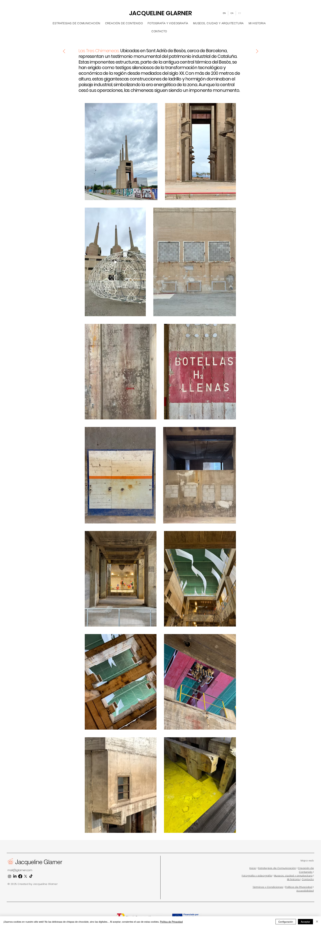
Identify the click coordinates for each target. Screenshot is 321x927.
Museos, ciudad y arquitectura (293, 875)
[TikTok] (31, 876)
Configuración (285, 921)
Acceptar (305, 921)
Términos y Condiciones (268, 887)
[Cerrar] (317, 921)
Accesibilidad (305, 890)
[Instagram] (10, 876)
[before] (64, 51)
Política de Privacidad (298, 887)
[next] (257, 51)
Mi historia (293, 879)
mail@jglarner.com (20, 870)
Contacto (308, 879)
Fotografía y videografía (257, 875)
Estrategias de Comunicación (277, 868)
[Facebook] (20, 876)
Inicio (252, 868)
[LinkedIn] (15, 876)
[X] (26, 876)
